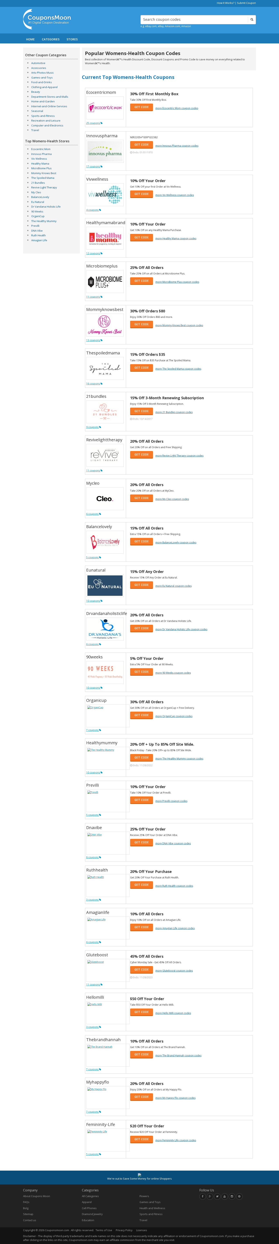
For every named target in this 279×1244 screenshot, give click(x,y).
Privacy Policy (124, 1230)
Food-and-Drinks (41, 82)
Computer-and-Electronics (47, 125)
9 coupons (92, 427)
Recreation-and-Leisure (45, 120)
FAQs (26, 1202)
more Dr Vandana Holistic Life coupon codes (181, 629)
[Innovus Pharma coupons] (105, 151)
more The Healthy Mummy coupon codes (179, 758)
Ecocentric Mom (40, 149)
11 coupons (93, 297)
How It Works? (225, 3)
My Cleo (36, 192)
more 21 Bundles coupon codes (174, 412)
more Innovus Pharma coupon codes (176, 145)
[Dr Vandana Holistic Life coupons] (105, 629)
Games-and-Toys (42, 77)
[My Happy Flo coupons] (107, 1097)
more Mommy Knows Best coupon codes (179, 325)
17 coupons (93, 166)
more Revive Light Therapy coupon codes (179, 455)
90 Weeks (37, 211)
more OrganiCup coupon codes (173, 716)
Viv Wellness (39, 158)
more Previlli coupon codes (171, 801)
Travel (35, 130)
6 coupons (92, 514)
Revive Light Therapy (44, 187)
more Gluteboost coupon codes (174, 970)
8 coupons (92, 857)
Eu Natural (37, 202)
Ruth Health (38, 235)
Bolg (25, 1208)
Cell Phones (89, 1208)
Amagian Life (39, 240)
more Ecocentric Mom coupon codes (176, 108)
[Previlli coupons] (107, 801)
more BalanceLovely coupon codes (175, 542)
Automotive (38, 63)
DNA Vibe (37, 230)
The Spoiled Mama (42, 178)
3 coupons (92, 899)
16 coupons (93, 383)
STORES (72, 39)
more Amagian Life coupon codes (175, 928)
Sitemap (28, 1214)
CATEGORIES (50, 39)
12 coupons (93, 253)
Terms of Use (104, 1230)
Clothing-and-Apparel (44, 87)
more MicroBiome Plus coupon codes (177, 282)
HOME (30, 39)
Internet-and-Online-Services (49, 106)
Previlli (35, 226)
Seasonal (37, 111)
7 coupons (92, 730)
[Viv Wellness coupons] (105, 195)
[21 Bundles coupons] (105, 412)
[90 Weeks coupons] (105, 672)
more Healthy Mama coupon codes (175, 238)
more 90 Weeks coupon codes (173, 673)
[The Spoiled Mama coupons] (105, 368)
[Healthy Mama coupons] (105, 238)
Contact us (29, 1220)
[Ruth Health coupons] (107, 885)
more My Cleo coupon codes (172, 499)
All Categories (90, 1196)
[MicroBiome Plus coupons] (105, 281)
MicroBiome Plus (41, 168)
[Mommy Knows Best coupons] (105, 325)
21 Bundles (38, 183)
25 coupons (93, 123)
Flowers (144, 1196)
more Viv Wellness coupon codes (174, 195)
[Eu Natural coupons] (105, 585)
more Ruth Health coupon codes (174, 886)
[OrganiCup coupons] (107, 716)
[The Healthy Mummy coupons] (107, 758)
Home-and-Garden (43, 101)
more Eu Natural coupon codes (173, 586)
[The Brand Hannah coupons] (107, 1055)
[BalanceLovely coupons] (105, 542)
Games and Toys (150, 1202)
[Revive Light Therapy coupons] (105, 455)
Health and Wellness (152, 1208)
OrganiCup (38, 216)
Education (88, 1220)
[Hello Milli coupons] (107, 1013)
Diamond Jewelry (92, 1214)
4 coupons (92, 210)
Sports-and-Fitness (43, 116)
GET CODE (141, 107)
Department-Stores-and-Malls (49, 96)
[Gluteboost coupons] (107, 970)
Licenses (141, 1230)
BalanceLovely (40, 197)
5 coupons (92, 557)
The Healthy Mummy (44, 221)
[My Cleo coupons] (105, 499)
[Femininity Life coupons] (107, 1140)
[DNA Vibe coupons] (107, 843)
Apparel (87, 1202)
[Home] (51, 19)
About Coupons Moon (36, 1196)
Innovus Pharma (41, 154)
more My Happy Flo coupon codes (175, 1098)
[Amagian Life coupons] (107, 928)
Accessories (38, 68)
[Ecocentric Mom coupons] (105, 108)
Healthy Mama (40, 163)
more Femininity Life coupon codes (175, 1140)
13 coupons (93, 340)
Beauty (35, 92)
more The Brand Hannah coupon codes (178, 1055)
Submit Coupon (246, 3)
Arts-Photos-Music (42, 72)
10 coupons (93, 601)
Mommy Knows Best (43, 173)
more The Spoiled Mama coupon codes (178, 368)
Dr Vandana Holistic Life (46, 206)
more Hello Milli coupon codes (173, 1013)
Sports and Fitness (151, 1214)
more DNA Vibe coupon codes (173, 843)
